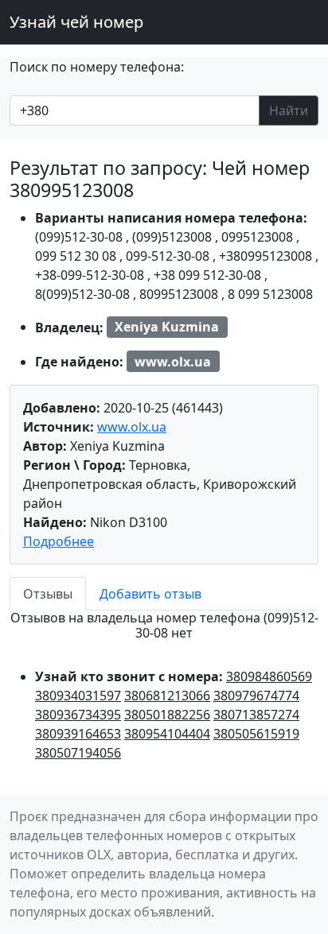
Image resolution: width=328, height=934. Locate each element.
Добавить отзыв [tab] (150, 594)
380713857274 (256, 714)
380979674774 (256, 695)
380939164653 (78, 733)
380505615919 (256, 733)
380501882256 (167, 714)
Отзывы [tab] (47, 594)
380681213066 (167, 695)
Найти (288, 110)
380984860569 (269, 676)
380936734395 (78, 714)
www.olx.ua (131, 427)
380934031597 (78, 695)
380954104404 (167, 733)
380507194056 (78, 753)
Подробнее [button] (58, 541)
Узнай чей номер (76, 22)
